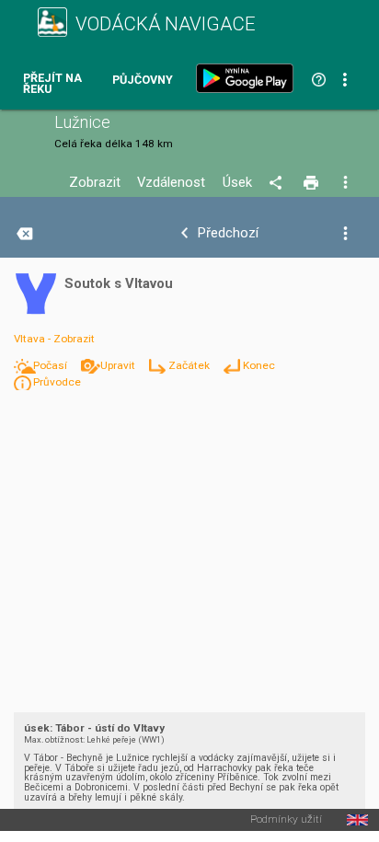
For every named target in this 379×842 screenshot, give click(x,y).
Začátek (190, 365)
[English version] (357, 819)
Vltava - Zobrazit (54, 338)
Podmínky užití (286, 819)
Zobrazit (95, 183)
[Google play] (248, 78)
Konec (259, 365)
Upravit (119, 365)
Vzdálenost (171, 183)
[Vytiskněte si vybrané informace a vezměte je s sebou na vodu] (312, 183)
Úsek (237, 183)
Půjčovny (142, 81)
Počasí (51, 365)
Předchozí (228, 233)
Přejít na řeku (52, 84)
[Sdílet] (278, 183)
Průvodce (57, 381)
